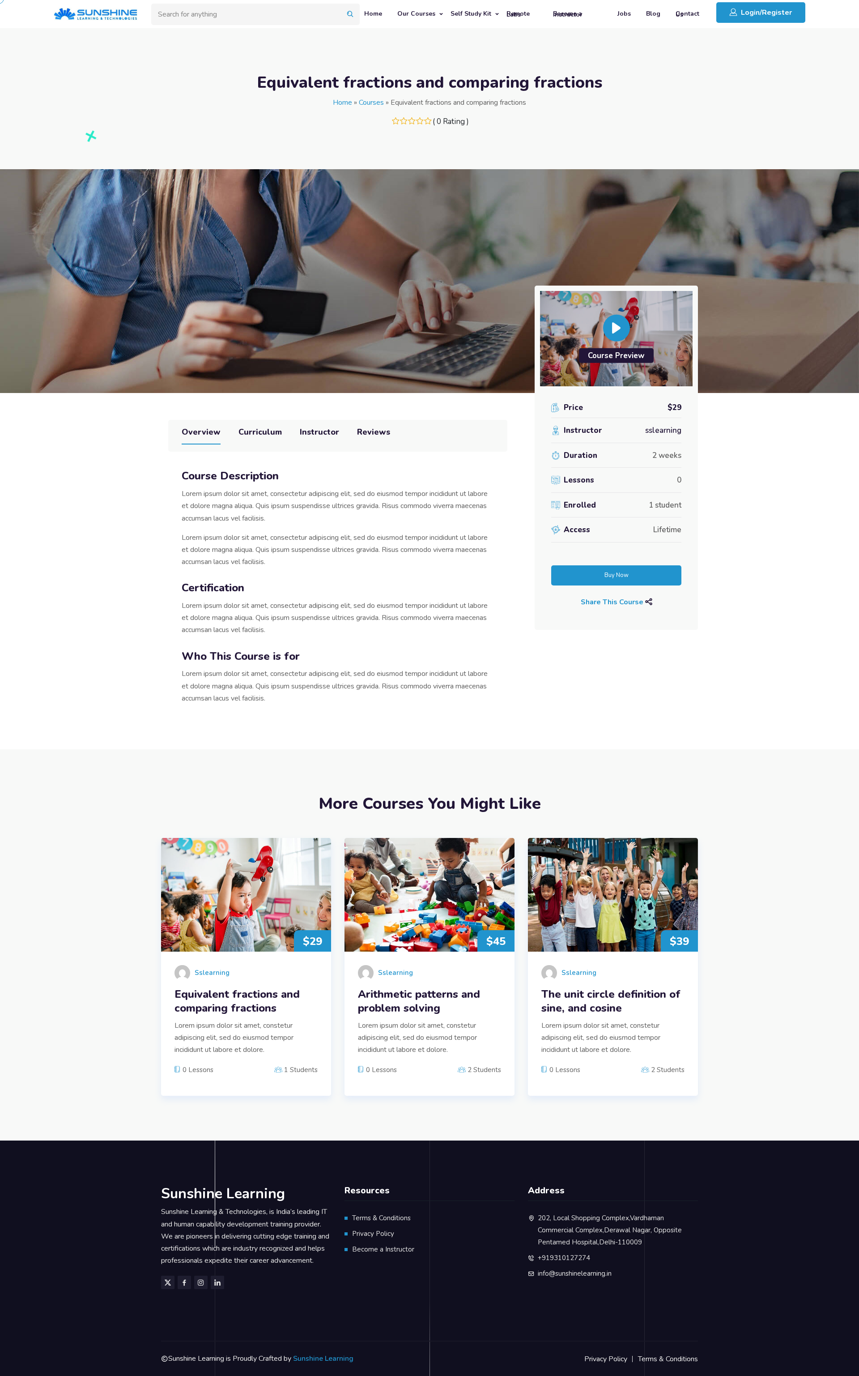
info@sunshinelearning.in (575, 1273)
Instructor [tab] (319, 432)
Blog (653, 13)
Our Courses (416, 13)
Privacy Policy (373, 1233)
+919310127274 (564, 1257)
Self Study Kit (471, 13)
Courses (371, 102)
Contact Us (687, 13)
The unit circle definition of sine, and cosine (610, 1001)
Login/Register (766, 12)
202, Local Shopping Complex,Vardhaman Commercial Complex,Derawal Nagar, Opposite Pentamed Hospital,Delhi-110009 (610, 1230)
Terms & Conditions (381, 1218)
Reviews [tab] (373, 432)
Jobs (624, 13)
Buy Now (616, 575)
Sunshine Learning (323, 1358)
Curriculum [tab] (260, 432)
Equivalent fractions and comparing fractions (237, 1001)
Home (373, 13)
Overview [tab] (201, 432)
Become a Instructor (568, 13)
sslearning (663, 430)
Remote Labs (518, 13)
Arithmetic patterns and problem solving (419, 1001)
